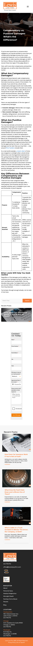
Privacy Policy (12, 642)
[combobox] (16, 376)
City (12, 359)
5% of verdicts (10, 148)
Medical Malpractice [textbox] (15, 376)
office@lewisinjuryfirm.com (12, 567)
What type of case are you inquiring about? (16, 373)
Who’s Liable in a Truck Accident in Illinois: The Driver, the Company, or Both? (16, 530)
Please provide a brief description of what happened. (16, 390)
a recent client (20, 151)
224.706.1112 (7, 564)
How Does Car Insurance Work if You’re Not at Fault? (15, 314)
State (12, 365)
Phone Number (15, 346)
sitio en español (20, 642)
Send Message (16, 415)
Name (13, 339)
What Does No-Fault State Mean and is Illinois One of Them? (15, 492)
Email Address (14, 352)
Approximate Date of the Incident (15, 381)
